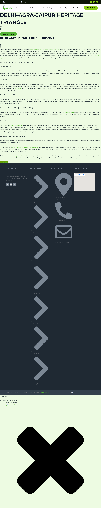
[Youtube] (97, 2)
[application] (38, 8)
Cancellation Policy (75, 8)
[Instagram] (94, 2)
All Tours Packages (47, 8)
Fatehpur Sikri (69, 112)
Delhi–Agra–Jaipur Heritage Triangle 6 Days (25, 147)
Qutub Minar (18, 88)
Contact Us (58, 8)
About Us (24, 8)
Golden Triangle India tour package (18, 156)
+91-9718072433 (10, 2)
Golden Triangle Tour (15, 125)
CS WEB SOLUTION (44, 392)
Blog (65, 8)
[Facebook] (91, 2)
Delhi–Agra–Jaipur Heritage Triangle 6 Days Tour (45, 49)
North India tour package (7, 158)
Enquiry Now (4, 162)
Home (17, 8)
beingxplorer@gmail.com (29, 2)
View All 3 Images (8, 34)
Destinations (34, 8)
